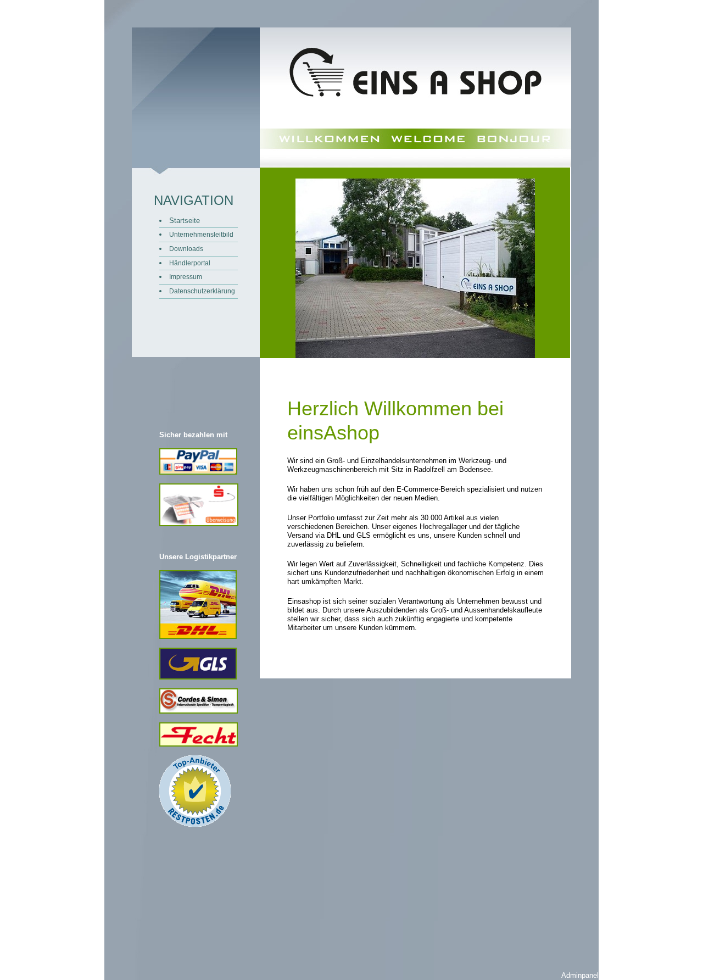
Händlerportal (189, 262)
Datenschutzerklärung (202, 290)
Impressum (185, 276)
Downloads (186, 248)
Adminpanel (580, 975)
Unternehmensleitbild (201, 234)
